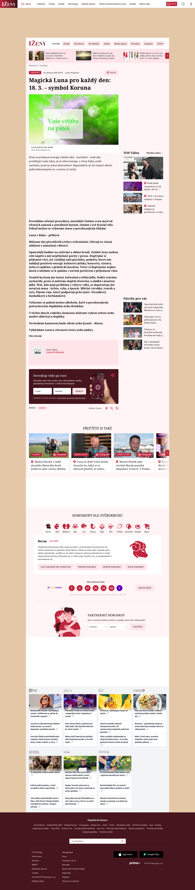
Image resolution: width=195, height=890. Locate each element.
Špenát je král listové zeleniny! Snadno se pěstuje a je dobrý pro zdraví (113, 801)
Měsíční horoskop (112, 567)
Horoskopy (73, 4)
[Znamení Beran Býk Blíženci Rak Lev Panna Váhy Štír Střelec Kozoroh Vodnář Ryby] (62, 391)
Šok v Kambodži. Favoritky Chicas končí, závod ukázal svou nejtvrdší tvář (153, 344)
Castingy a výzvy (69, 860)
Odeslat (79, 391)
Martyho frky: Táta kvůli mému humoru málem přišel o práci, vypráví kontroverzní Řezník (78, 775)
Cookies (35, 873)
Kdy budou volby (123, 825)
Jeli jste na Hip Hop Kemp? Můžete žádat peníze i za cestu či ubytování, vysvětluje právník (45, 726)
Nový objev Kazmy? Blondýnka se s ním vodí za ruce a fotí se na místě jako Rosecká (79, 801)
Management (67, 852)
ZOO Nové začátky (139, 825)
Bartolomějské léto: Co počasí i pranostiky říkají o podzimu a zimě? (115, 786)
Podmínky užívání (39, 869)
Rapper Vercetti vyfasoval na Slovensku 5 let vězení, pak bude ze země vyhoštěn (80, 788)
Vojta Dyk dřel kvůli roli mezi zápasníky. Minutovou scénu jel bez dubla (154, 307)
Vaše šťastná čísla (95, 581)
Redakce (65, 877)
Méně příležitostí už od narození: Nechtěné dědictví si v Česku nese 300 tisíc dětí (58, 57)
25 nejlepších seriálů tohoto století (45, 772)
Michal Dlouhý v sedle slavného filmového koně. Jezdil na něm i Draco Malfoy (48, 465)
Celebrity (41, 4)
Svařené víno (67, 828)
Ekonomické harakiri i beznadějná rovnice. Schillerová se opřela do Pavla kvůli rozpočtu (44, 713)
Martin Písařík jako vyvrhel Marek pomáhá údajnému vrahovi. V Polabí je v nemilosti (133, 467)
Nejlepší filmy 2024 (54, 825)
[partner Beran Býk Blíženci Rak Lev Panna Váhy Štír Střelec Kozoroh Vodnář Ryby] (117, 626)
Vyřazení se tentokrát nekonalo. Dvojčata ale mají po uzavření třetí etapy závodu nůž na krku (153, 332)
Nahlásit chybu (38, 881)
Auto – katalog (155, 825)
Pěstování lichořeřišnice (116, 828)
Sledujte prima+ (88, 4)
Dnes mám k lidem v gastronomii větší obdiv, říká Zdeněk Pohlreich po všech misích (79, 726)
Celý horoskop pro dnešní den (56, 567)
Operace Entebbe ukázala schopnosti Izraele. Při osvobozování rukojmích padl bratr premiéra (114, 728)
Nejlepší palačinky (90, 832)
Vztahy (52, 4)
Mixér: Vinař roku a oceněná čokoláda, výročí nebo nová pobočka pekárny (146, 739)
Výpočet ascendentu (136, 828)
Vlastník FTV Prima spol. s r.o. (44, 877)
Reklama (35, 860)
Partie (104, 825)
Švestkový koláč (106, 832)
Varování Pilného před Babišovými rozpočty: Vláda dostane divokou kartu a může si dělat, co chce (44, 739)
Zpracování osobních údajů (73, 869)
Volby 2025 (55, 828)
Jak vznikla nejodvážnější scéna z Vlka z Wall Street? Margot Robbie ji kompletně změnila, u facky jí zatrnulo (44, 802)
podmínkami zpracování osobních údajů (71, 398)
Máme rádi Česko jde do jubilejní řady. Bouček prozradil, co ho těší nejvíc (79, 739)
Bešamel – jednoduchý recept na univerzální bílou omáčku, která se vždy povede (149, 726)
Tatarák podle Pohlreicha (84, 828)
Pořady (133, 4)
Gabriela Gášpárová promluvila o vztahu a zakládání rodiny (154, 210)
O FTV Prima (37, 852)
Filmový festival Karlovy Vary (112, 4)
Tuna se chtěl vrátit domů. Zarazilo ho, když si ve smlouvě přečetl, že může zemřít (91, 467)
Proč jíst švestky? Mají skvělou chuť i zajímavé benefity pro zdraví (115, 773)
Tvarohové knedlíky (155, 828)
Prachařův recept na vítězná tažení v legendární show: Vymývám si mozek (79, 713)
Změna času (95, 825)
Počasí (111, 825)
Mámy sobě (144, 4)
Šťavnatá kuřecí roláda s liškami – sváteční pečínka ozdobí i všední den (149, 713)
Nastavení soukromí (70, 881)
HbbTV (35, 864)
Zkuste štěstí (144, 588)
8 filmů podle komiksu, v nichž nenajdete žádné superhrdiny (42, 786)
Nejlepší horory (70, 825)
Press (64, 856)
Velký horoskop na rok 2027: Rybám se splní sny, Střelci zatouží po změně (104, 55)
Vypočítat (137, 627)
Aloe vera (101, 828)
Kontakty (66, 864)
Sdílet (112, 73)
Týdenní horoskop (87, 567)
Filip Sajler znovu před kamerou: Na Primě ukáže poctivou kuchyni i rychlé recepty (153, 319)
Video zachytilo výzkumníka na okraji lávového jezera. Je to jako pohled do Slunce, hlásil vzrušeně (114, 739)
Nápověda (66, 873)
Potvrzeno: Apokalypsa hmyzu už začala (114, 712)
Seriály (61, 4)
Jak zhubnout (39, 825)
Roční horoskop (136, 567)
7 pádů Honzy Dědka (40, 828)
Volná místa (37, 856)
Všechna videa (153, 153)
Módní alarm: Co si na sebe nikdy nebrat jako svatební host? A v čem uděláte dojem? (151, 57)
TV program (84, 825)
